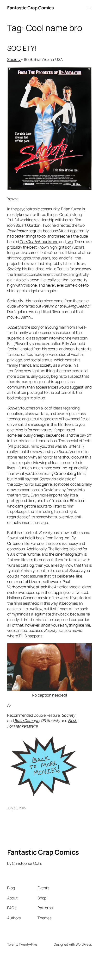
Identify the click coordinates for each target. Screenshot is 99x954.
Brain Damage (26, 720)
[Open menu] (89, 8)
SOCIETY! (22, 48)
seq (32, 230)
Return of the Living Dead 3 (65, 306)
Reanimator (17, 230)
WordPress (84, 944)
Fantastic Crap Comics (30, 8)
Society (14, 59)
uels (39, 230)
